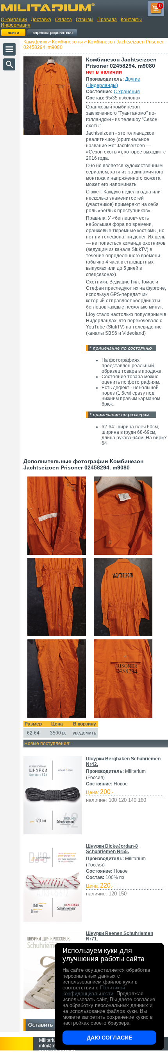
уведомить (84, 733)
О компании (14, 19)
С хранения (127, 91)
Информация (15, 25)
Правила (107, 19)
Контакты (131, 19)
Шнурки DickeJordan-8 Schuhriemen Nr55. (112, 848)
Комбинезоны (67, 42)
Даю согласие (109, 1037)
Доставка (41, 19)
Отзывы (84, 19)
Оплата (63, 19)
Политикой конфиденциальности (94, 990)
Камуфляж (35, 42)
